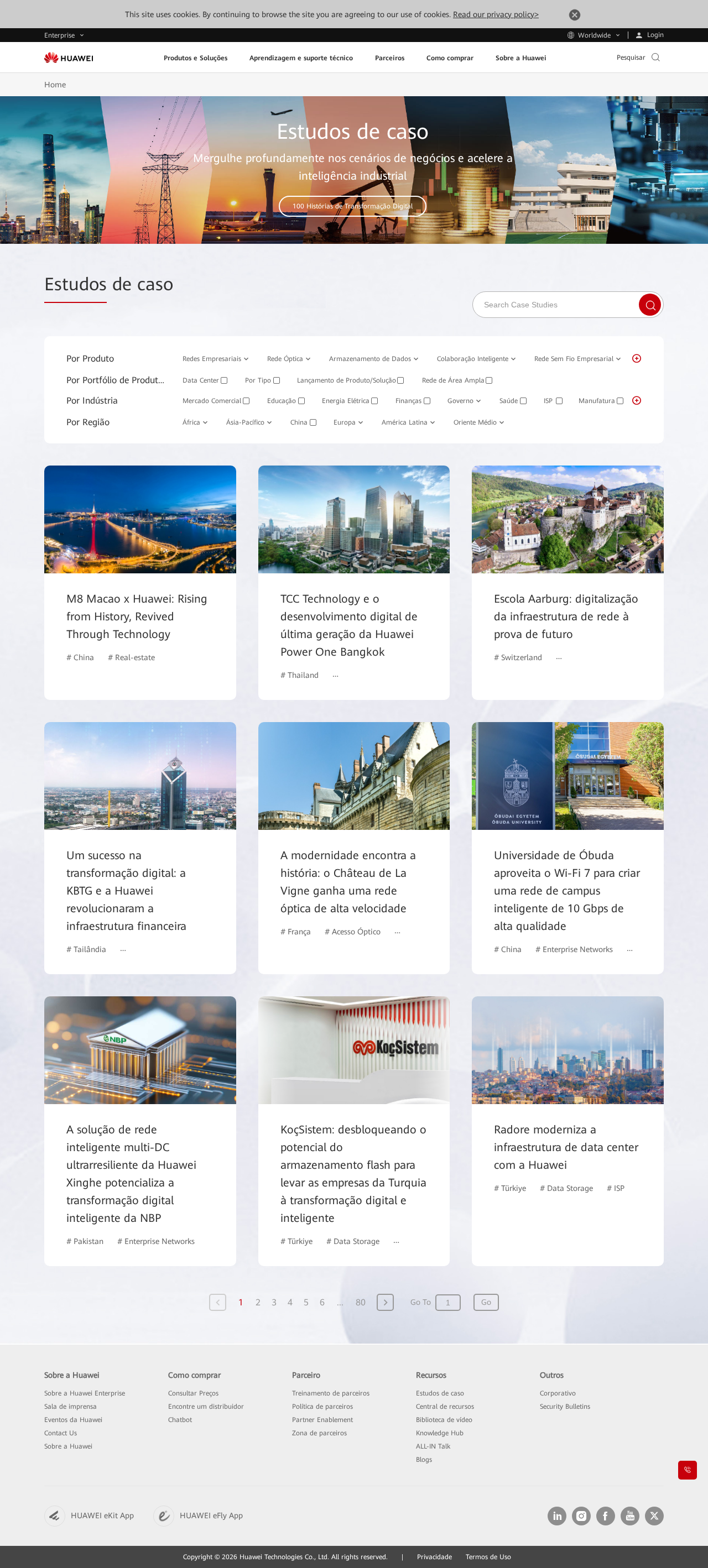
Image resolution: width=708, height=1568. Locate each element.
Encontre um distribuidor (206, 1406)
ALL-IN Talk (433, 1446)
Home (55, 84)
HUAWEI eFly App (211, 1515)
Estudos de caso (440, 1393)
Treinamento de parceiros (330, 1393)
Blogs (424, 1460)
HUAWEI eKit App (102, 1515)
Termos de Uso (488, 1557)
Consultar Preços (193, 1393)
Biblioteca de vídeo (444, 1420)
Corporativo (558, 1393)
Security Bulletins (565, 1406)
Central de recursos (445, 1406)
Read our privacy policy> (496, 14)
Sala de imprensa (70, 1406)
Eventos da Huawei (73, 1420)
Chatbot (180, 1420)
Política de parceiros (322, 1406)
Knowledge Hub (440, 1433)
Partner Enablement (322, 1420)
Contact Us (60, 1433)
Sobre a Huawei (68, 1446)
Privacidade (434, 1557)
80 (361, 1302)
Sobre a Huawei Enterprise (84, 1393)
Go (486, 1302)
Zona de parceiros (319, 1433)
